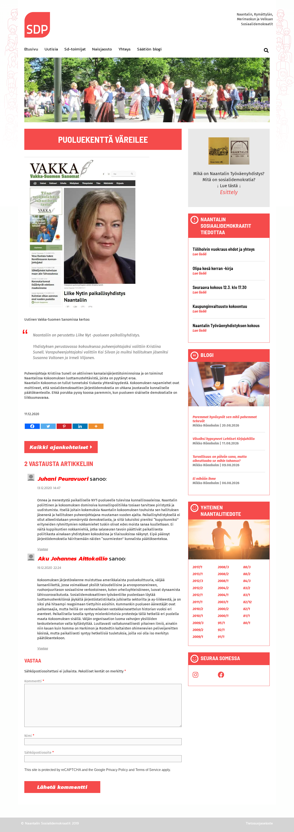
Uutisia (51, 49)
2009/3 (198, 623)
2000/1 (223, 616)
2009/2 (198, 630)
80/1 (246, 623)
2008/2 (223, 574)
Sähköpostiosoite (39, 752)
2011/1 (197, 602)
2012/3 (198, 581)
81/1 (246, 616)
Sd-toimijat (75, 49)
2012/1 (198, 595)
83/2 (246, 588)
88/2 (246, 574)
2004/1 (223, 595)
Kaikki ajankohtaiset (60, 447)
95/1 (221, 623)
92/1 (221, 630)
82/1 (246, 609)
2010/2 (198, 609)
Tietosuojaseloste (259, 823)
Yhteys (124, 49)
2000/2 (223, 609)
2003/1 (223, 602)
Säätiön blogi (149, 49)
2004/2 (223, 588)
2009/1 (198, 637)
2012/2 (198, 588)
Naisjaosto (102, 49)
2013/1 (198, 574)
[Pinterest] (64, 426)
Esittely (229, 192)
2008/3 (223, 567)
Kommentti (34, 681)
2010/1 (198, 616)
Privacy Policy (117, 770)
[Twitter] (48, 426)
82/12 (247, 602)
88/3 (247, 567)
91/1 (221, 637)
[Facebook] (32, 426)
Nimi (29, 736)
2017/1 (197, 567)
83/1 (246, 595)
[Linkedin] (80, 426)
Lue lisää (199, 254)
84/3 (247, 581)
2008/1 (223, 581)
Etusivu (31, 49)
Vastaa (42, 549)
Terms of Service (148, 770)
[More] (96, 426)
